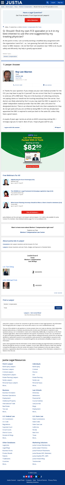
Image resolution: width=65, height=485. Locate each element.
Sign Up (60, 2)
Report (58, 127)
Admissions (36, 395)
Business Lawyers (8, 369)
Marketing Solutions (39, 443)
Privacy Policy (52, 480)
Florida (34, 430)
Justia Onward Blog (38, 459)
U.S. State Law (37, 416)
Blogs (34, 406)
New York (35, 432)
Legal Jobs (6, 445)
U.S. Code (5, 422)
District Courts (7, 432)
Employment (6, 398)
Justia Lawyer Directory (39, 448)
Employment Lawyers (9, 375)
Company (29, 480)
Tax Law (5, 409)
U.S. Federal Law (9, 416)
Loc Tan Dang (8, 267)
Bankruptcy (36, 367)
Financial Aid (36, 398)
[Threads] (34, 477)
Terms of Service (42, 480)
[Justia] (14, 2)
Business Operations (9, 395)
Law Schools (37, 390)
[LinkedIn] (24, 477)
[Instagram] (31, 477)
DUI (33, 375)
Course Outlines (37, 401)
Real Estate (6, 406)
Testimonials (36, 461)
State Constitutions (38, 419)
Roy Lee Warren (23, 71)
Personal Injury (37, 383)
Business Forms (8, 450)
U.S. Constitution (8, 419)
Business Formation (9, 393)
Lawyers (5, 247)
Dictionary (35, 393)
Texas (16, 6)
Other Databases (9, 443)
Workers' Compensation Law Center (32, 232)
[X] (39, 477)
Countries (6, 461)
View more (58, 293)
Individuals (36, 364)
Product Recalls (7, 453)
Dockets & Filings (8, 435)
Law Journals (36, 403)
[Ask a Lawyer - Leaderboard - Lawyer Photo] (6, 272)
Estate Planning (37, 377)
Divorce (34, 372)
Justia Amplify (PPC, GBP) (40, 456)
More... (5, 385)
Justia (2, 6)
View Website (48, 85)
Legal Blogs (6, 448)
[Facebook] (29, 477)
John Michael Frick (10, 280)
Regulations (6, 424)
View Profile (18, 78)
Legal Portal (20, 480)
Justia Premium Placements (41, 450)
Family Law (35, 380)
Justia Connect (11, 480)
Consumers (6, 244)
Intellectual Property (9, 401)
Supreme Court (7, 427)
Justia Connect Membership (41, 445)
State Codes (36, 422)
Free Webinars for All (11, 175)
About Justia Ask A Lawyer (13, 241)
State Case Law (37, 424)
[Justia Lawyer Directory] (41, 477)
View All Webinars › (32, 212)
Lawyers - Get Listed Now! (32, 313)
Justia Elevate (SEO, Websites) (41, 453)
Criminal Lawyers (8, 372)
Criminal (35, 369)
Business (6, 390)
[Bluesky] (36, 477)
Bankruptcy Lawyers (9, 367)
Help (34, 480)
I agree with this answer (12, 127)
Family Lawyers (7, 380)
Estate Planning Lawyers (10, 377)
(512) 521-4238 (19, 76)
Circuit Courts (7, 430)
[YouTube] (26, 477)
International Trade (9, 403)
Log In (53, 2)
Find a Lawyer (8, 300)
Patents (5, 456)
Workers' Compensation (25, 6)
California (35, 427)
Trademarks (6, 459)
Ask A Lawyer (9, 6)
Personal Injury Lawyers (10, 383)
